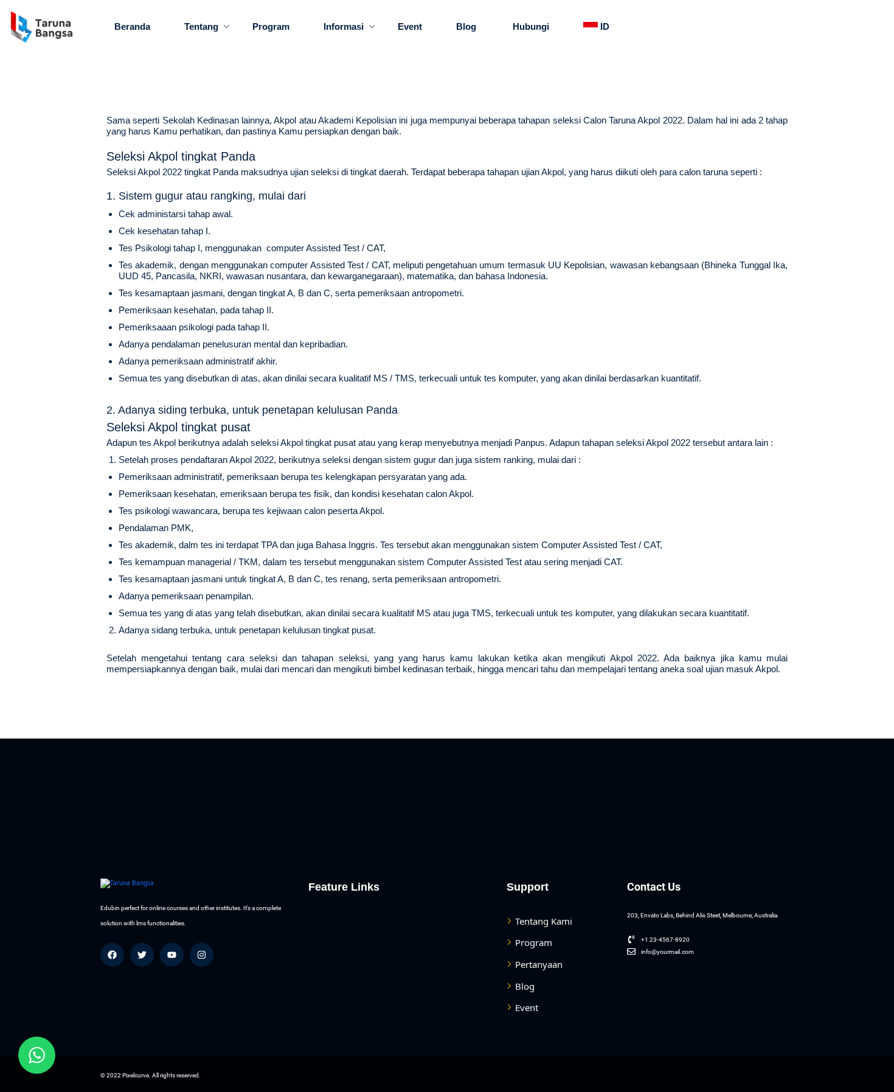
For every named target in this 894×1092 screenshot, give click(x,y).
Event (410, 26)
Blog (466, 26)
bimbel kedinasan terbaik (423, 669)
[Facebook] (112, 955)
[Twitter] (142, 955)
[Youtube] (172, 955)
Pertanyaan (539, 964)
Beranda (132, 26)
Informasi (344, 26)
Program (270, 26)
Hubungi (529, 26)
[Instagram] (201, 955)
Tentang (201, 26)
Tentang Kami (543, 921)
